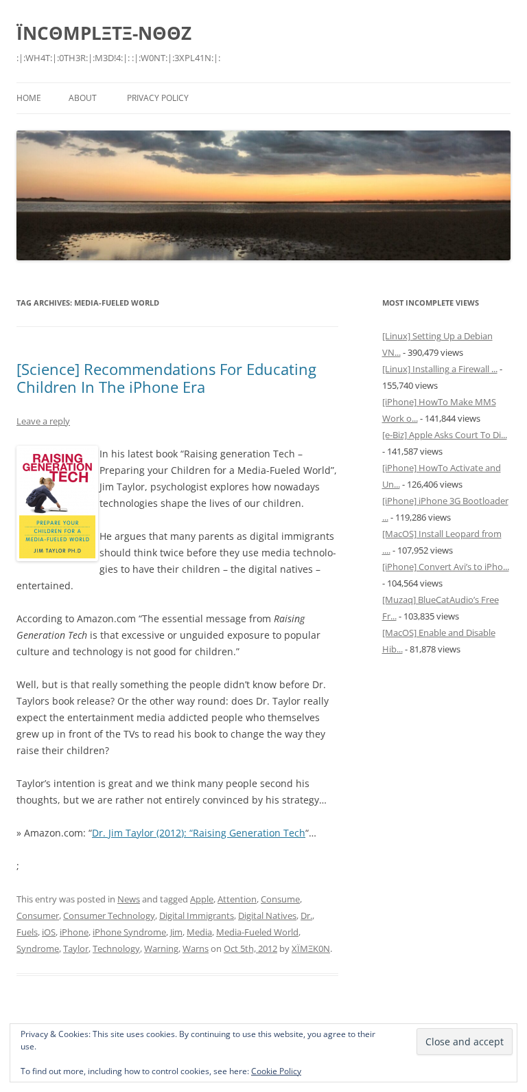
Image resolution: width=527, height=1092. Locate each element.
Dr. (306, 915)
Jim (176, 932)
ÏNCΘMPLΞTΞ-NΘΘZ (103, 33)
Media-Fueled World (257, 932)
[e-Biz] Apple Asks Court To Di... (444, 435)
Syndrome (37, 948)
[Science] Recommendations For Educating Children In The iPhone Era (166, 378)
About (83, 98)
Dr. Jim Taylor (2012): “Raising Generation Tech (198, 832)
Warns (196, 948)
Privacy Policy (158, 98)
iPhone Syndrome (129, 932)
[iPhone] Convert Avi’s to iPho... (445, 566)
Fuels (27, 932)
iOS (49, 932)
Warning (161, 948)
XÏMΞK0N (311, 948)
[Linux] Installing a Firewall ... (439, 369)
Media (199, 932)
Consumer (37, 915)
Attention (237, 899)
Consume (280, 899)
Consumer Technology (109, 915)
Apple (201, 899)
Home (28, 98)
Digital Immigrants (196, 915)
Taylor (76, 948)
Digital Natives (267, 915)
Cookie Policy (276, 1071)
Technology (116, 948)
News (128, 899)
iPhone (74, 932)
